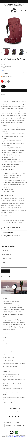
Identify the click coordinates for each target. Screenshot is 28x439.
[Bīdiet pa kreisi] (1, 52)
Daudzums (3, 94)
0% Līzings (5, 343)
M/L (3, 86)
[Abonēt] (22, 411)
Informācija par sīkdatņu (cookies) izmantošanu (14, 363)
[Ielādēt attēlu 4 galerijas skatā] (14, 52)
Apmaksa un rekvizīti (7, 351)
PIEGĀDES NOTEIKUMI (8, 360)
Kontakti (4, 354)
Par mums (5, 340)
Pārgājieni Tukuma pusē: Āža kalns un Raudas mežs (13, 402)
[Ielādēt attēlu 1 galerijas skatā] (6, 52)
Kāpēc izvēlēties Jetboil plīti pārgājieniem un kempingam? (13, 384)
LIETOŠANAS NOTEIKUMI (8, 357)
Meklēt (4, 337)
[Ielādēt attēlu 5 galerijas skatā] (21, 52)
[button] (2, 10)
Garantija (5, 348)
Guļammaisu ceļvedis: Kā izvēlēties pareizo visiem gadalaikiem (12, 389)
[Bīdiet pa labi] (26, 52)
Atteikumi (5, 345)
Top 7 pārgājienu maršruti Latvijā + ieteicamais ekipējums (13, 393)
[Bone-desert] (8, 81)
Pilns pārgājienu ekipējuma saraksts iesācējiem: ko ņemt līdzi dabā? (14, 398)
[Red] (2, 81)
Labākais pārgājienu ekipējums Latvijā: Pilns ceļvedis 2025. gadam (13, 375)
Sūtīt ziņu (5, 271)
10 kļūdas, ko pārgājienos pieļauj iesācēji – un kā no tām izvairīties (14, 380)
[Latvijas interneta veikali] (21, 436)
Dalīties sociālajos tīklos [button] (7, 195)
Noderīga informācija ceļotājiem (10, 366)
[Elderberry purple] (5, 81)
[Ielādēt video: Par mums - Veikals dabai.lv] (14, 287)
